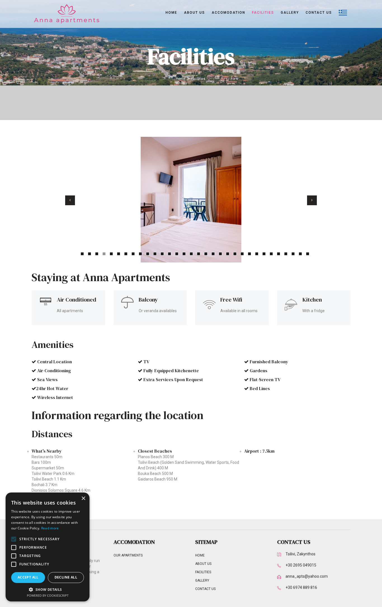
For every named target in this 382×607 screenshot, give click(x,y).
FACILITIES (203, 572)
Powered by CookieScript (48, 595)
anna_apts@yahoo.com (307, 576)
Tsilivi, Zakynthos (300, 554)
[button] (47, 589)
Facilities (263, 13)
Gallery (290, 13)
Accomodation (228, 13)
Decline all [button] (66, 577)
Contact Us (319, 13)
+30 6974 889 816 (301, 587)
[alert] (47, 547)
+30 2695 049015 (301, 565)
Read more (50, 528)
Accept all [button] (28, 577)
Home (171, 13)
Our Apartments (128, 555)
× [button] (83, 498)
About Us (194, 13)
